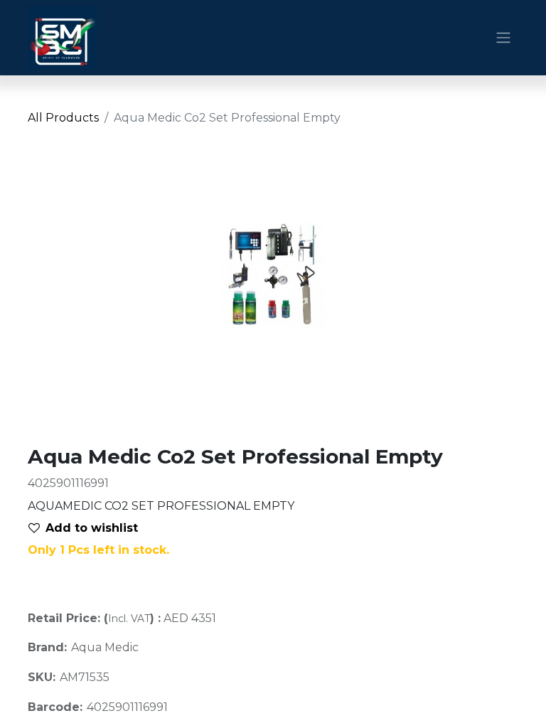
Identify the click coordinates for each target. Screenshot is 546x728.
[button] (89, 528)
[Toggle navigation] (503, 38)
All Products (63, 117)
